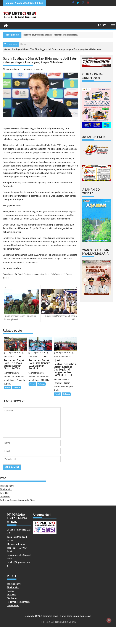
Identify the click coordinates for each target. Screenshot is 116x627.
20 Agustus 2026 (13, 353)
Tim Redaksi (6, 489)
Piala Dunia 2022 (58, 274)
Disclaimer (5, 496)
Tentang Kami (7, 485)
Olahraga (9, 274)
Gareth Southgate (25, 274)
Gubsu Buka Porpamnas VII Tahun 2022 (61, 318)
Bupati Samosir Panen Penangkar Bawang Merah (20, 318)
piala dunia (45, 274)
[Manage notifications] (108, 620)
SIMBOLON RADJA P (34, 69)
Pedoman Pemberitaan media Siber (17, 500)
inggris (36, 274)
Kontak (10, 591)
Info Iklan (4, 493)
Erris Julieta (9, 356)
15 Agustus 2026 (63, 353)
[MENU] (113, 25)
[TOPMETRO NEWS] (6, 25)
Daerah (7, 388)
